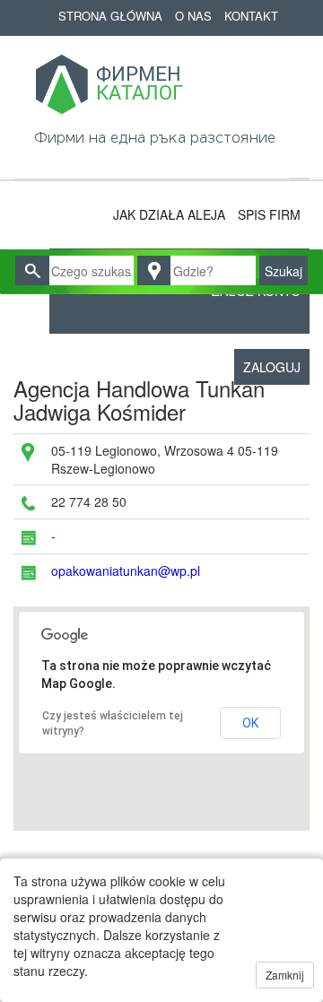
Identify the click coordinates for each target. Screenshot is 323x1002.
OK (250, 723)
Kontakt (251, 15)
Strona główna (110, 15)
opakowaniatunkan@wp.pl (125, 570)
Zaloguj (272, 367)
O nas (193, 15)
